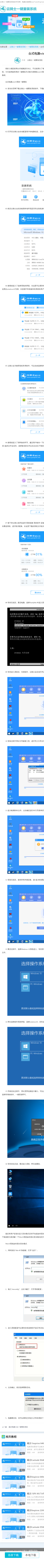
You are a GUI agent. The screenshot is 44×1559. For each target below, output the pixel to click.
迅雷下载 (13, 1555)
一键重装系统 (33, 47)
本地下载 (30, 1555)
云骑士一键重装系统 (17, 47)
